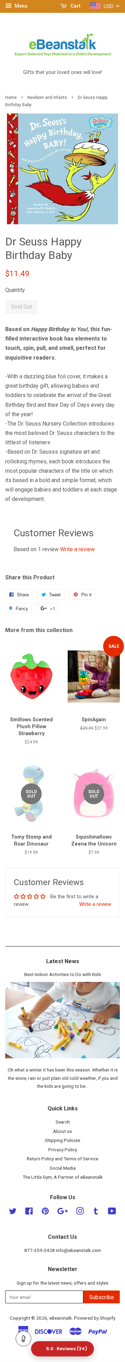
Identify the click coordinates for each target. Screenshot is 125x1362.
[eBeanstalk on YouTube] (112, 1212)
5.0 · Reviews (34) (66, 1348)
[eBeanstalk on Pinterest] (45, 1212)
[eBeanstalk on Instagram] (80, 1212)
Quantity (15, 290)
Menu (20, 6)
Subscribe (101, 1297)
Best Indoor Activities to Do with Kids (62, 974)
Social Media (63, 1168)
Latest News (62, 961)
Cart (75, 6)
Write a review (77, 549)
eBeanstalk (60, 1318)
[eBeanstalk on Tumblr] (96, 1212)
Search (63, 1122)
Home (11, 97)
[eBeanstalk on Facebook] (29, 1212)
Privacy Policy (62, 1149)
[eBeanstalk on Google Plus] (62, 1212)
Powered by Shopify (94, 1318)
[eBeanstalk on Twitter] (13, 1212)
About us (62, 1131)
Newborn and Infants (47, 97)
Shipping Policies (62, 1140)
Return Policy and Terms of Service (62, 1158)
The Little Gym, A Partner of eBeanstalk (63, 1177)
